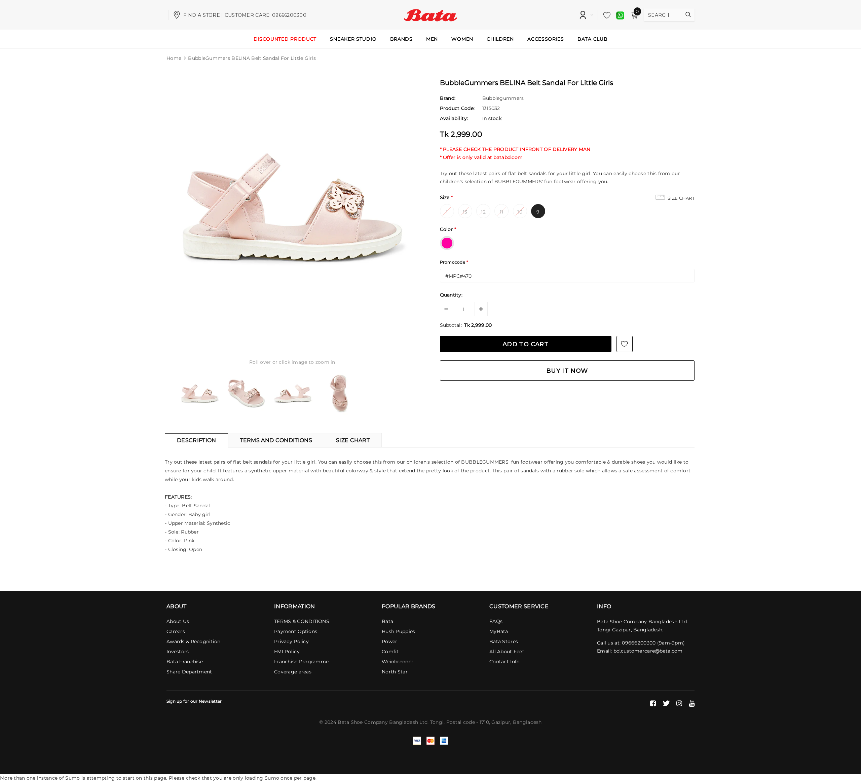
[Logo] (430, 14)
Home (173, 58)
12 (483, 212)
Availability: (454, 118)
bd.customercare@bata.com (648, 651)
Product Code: (457, 108)
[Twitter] (666, 703)
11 (501, 212)
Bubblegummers (503, 98)
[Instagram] (679, 703)
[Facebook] (653, 703)
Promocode (454, 262)
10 (519, 212)
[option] (292, 207)
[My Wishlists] (605, 15)
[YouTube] (692, 703)
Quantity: (451, 295)
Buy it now (567, 371)
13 (465, 212)
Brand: (448, 98)
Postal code (460, 722)
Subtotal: (451, 325)
